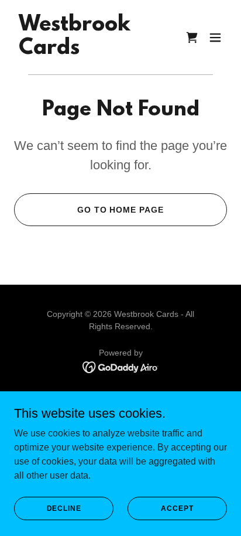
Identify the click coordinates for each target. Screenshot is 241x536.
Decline (64, 508)
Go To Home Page (120, 209)
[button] (215, 37)
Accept (177, 508)
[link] (74, 51)
